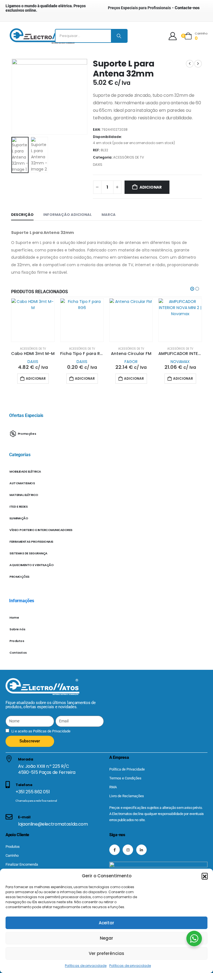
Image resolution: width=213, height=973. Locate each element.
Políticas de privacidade (85, 965)
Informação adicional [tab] (67, 214)
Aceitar (106, 923)
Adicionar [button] (36, 378)
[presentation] (18, 96)
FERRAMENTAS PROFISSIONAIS (31, 541)
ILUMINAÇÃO (18, 518)
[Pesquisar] (119, 35)
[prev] (190, 64)
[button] (204, 876)
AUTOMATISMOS (22, 483)
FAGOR (131, 361)
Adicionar (151, 187)
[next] (198, 64)
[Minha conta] (173, 36)
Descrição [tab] (22, 214)
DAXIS (97, 164)
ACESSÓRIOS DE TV (128, 157)
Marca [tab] (109, 214)
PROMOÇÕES (19, 576)
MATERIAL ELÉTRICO (23, 495)
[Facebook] (114, 849)
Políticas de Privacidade (51, 731)
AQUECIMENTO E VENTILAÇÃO (31, 565)
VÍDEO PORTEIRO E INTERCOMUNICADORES (40, 530)
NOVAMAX (180, 361)
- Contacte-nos (154, 7)
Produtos (16, 641)
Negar (106, 938)
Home (14, 617)
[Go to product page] (32, 320)
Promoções (27, 433)
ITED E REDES (18, 506)
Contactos (18, 652)
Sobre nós (17, 629)
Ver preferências (106, 953)
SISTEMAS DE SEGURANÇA (28, 553)
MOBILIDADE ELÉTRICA (25, 471)
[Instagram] (128, 849)
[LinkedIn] (141, 849)
